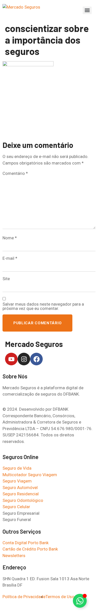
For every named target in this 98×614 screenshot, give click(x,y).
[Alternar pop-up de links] (80, 601)
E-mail (10, 258)
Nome (10, 238)
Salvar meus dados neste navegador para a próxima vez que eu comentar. (43, 306)
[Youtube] (11, 359)
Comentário (15, 173)
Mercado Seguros (34, 343)
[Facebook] (36, 359)
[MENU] (87, 10)
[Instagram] (24, 359)
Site (6, 279)
